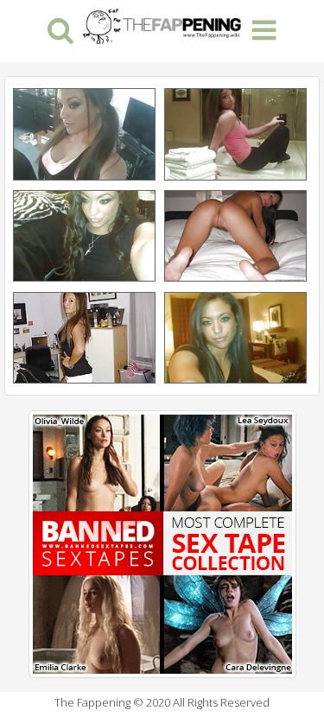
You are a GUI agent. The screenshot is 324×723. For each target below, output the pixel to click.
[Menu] (264, 29)
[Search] (60, 29)
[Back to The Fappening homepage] (162, 24)
